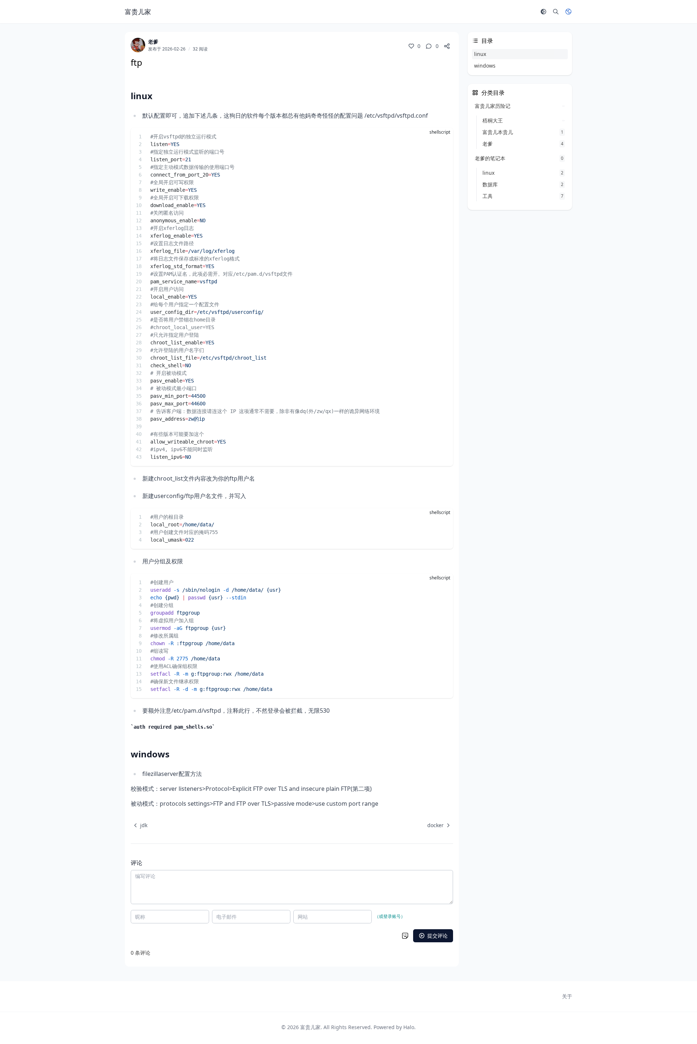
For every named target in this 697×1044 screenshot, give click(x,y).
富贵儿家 (310, 1027)
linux (480, 53)
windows (485, 65)
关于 (567, 996)
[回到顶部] (673, 1020)
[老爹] (138, 45)
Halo (408, 1027)
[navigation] (139, 825)
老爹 (153, 41)
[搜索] (556, 11)
